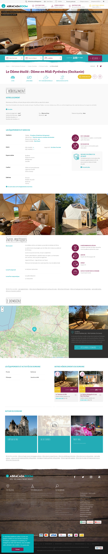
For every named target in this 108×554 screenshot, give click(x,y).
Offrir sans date (86, 76)
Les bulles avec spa (60, 501)
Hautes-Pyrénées (32, 66)
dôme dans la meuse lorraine (50, 456)
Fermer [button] (18, 549)
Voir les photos (54, 51)
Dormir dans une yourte (37, 503)
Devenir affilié (58, 543)
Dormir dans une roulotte (37, 501)
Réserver (95, 58)
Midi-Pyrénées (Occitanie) (18, 66)
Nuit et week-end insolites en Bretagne (16, 495)
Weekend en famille (60, 504)
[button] (103, 1)
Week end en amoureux (61, 503)
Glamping (57, 495)
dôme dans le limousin (63, 289)
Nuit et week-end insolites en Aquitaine (16, 493)
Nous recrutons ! (84, 516)
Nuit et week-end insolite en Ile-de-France (17, 503)
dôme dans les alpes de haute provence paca (88, 458)
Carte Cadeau (50, 1)
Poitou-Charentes (59, 497)
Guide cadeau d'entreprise (62, 512)
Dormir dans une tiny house (38, 499)
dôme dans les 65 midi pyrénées (84, 456)
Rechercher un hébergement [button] (34, 1)
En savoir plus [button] (25, 545)
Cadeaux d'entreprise (85, 497)
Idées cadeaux (59, 506)
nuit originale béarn (23, 289)
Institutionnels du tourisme (87, 504)
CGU (41, 543)
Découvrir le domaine (88, 347)
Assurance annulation (85, 514)
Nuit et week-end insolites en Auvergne (16, 497)
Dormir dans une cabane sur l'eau (39, 495)
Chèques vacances (84, 1)
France (7, 66)
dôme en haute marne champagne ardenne (29, 456)
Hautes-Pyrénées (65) (81, 333)
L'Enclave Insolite (43, 66)
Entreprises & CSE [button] (95, 1)
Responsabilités (48, 543)
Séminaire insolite (84, 510)
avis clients (68, 550)
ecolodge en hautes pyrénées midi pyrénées (48, 458)
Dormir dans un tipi (36, 506)
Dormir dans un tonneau (37, 504)
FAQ (88, 543)
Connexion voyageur (79, 543)
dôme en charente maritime (13, 291)
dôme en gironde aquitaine (68, 458)
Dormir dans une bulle (36, 497)
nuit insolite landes (96, 289)
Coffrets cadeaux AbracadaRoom (64, 514)
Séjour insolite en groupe (86, 506)
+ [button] (2, 308)
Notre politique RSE (85, 503)
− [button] (2, 310)
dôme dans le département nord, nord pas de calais (43, 289)
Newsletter (83, 495)
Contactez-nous (95, 543)
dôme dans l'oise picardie (12, 460)
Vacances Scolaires (85, 508)
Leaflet (53, 357)
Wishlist (60, 1)
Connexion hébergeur (85, 512)
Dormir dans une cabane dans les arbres (41, 493)
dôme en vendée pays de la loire (66, 456)
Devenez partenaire (71, 1)
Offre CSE (82, 499)
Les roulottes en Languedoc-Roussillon (65, 499)
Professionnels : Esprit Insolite (87, 493)
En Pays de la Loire (11, 501)
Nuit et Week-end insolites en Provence (16, 499)
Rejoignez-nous (68, 543)
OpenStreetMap (60, 357)
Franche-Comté (59, 493)
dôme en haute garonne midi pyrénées (80, 289)
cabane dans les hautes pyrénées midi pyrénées (23, 458)
